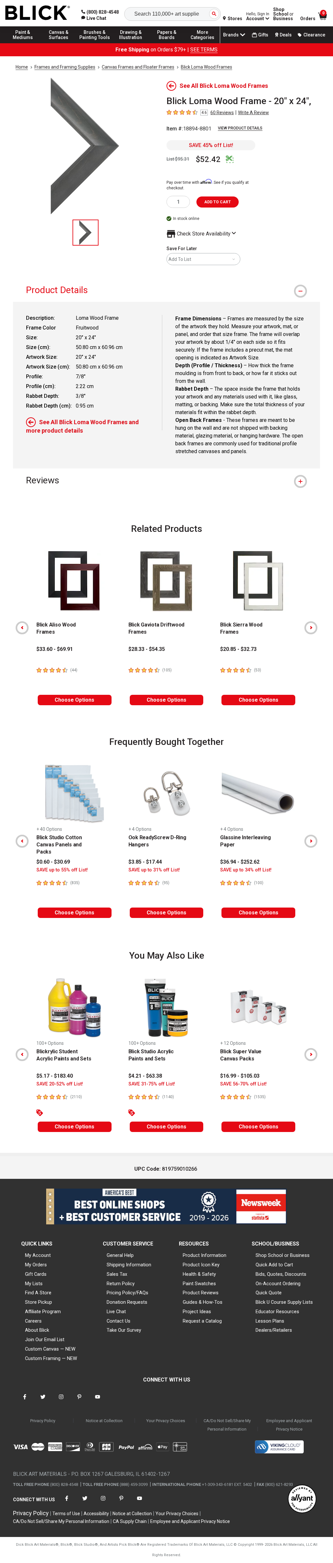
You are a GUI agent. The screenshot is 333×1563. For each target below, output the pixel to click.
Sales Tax (117, 1274)
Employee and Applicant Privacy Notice (289, 1425)
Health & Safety (199, 1274)
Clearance (314, 34)
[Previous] (22, 627)
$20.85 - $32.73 (238, 649)
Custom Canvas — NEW (50, 1349)
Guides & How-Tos (202, 1302)
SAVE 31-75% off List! (151, 1084)
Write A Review (253, 112)
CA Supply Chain (130, 1521)
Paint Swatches (199, 1284)
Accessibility (96, 1513)
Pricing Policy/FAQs (127, 1293)
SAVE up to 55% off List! (62, 870)
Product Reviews (201, 1293)
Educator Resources (277, 1311)
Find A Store (38, 1293)
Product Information (204, 1255)
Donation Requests (127, 1302)
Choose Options (74, 700)
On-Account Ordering (278, 1284)
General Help (120, 1255)
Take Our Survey (124, 1330)
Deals (286, 34)
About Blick (37, 1330)
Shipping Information (129, 1265)
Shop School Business (283, 14)
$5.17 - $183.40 (54, 1076)
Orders (307, 18)
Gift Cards (36, 1274)
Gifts (263, 34)
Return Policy (121, 1284)
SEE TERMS (204, 50)
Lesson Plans (270, 1321)
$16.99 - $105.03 (240, 1076)
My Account (38, 1255)
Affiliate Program (43, 1311)
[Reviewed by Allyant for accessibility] (302, 1499)
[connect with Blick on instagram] (61, 1401)
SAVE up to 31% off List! (154, 870)
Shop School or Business (283, 1255)
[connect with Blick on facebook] (24, 1401)
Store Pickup (38, 1302)
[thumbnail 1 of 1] (86, 233)
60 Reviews (222, 112)
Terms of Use (66, 1513)
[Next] (310, 627)
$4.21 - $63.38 (145, 1076)
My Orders (36, 1265)
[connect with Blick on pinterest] (79, 1401)
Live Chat (116, 1311)
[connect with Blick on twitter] (42, 1401)
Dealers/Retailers (274, 1330)
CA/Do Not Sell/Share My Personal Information (227, 1425)
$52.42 (208, 159)
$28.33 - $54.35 (146, 649)
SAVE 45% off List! (211, 145)
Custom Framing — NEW (51, 1358)
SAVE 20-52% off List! (59, 1084)
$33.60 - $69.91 (54, 649)
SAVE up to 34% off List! (246, 870)
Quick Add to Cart (274, 1265)
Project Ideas (197, 1311)
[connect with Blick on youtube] (97, 1401)
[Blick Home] (37, 13)
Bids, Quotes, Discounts (281, 1274)
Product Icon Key (201, 1265)
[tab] (166, 290)
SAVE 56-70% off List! (243, 1084)
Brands (231, 34)
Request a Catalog (202, 1321)
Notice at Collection (104, 1420)
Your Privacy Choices (165, 1420)
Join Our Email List (44, 1339)
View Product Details (240, 128)
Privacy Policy (42, 1420)
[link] (93, 18)
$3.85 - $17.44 (145, 862)
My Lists (34, 1284)
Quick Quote (269, 1293)
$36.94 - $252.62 (240, 862)
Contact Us (118, 1321)
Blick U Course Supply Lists (284, 1302)
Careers (33, 1321)
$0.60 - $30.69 (53, 862)
